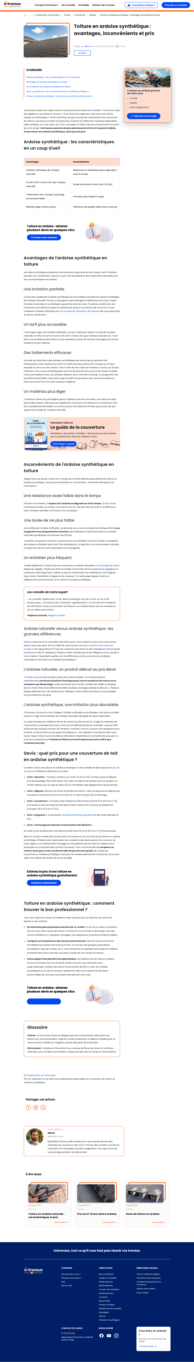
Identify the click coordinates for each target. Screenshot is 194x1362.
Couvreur (103, 1297)
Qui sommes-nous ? (78, 1274)
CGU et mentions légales (153, 1274)
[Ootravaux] (33, 1270)
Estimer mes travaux (103, 5)
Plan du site (78, 1285)
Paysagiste (104, 1312)
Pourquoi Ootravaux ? (46, 5)
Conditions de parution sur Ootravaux (149, 1283)
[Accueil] (12, 4)
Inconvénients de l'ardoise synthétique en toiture (48, 86)
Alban (87, 46)
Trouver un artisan (176, 5)
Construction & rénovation (47, 15)
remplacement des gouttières (78, 814)
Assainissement (106, 1293)
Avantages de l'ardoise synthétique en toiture (47, 82)
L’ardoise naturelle (33, 677)
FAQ (77, 1281)
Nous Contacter (116, 1274)
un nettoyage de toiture (107, 565)
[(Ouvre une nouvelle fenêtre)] (72, 433)
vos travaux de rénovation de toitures (79, 311)
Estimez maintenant (44, 882)
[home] (25, 15)
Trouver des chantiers (116, 1289)
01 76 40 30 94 (68, 1333)
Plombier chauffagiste (109, 1320)
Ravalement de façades (110, 1308)
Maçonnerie (104, 1301)
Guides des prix (116, 1281)
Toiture (67, 15)
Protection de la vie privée (153, 1278)
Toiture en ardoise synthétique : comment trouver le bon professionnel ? (59, 96)
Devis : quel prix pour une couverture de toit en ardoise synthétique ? (57, 91)
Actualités (83, 5)
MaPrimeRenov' (116, 1285)
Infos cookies (153, 1292)
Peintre (102, 1316)
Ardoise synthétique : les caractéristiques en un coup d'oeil (53, 77)
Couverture (80, 15)
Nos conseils (68, 5)
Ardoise (92, 15)
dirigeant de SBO (56, 615)
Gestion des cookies (146, 1288)
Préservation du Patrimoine (41, 1075)
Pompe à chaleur (107, 1304)
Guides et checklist (108, 1278)
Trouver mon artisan (46, 237)
